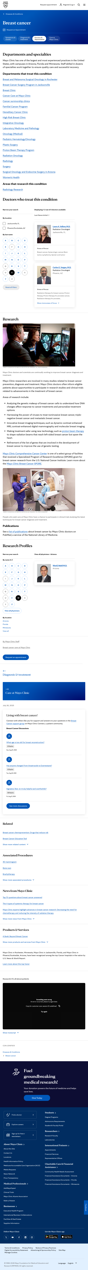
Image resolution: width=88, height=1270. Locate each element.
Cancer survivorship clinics (16, 101)
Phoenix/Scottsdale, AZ (16, 228)
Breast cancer (17, 23)
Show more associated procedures (17, 880)
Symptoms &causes (10, 38)
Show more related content (14, 844)
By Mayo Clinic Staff (11, 641)
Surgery (7, 166)
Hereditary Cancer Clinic (15, 111)
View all (6, 631)
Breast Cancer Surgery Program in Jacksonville (26, 84)
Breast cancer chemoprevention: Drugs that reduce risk (25, 832)
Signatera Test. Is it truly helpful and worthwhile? (26, 788)
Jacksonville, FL (13, 223)
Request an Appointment (16, 30)
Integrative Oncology (13, 122)
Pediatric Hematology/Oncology (19, 139)
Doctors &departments (39, 38)
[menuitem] (10, 38)
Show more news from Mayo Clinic (17, 919)
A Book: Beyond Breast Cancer (15, 936)
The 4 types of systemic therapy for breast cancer (23, 903)
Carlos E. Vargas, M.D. (62, 267)
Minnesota (7, 628)
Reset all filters (11, 287)
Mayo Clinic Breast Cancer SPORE (24, 463)
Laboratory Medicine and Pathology (21, 128)
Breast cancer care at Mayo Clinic (16, 647)
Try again (44, 1012)
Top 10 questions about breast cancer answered (22, 897)
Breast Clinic (9, 90)
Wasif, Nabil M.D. (60, 565)
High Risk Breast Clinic (14, 117)
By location (7, 218)
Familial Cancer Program (15, 106)
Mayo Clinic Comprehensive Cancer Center (25, 453)
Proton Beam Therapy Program (18, 150)
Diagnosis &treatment (25, 38)
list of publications (18, 531)
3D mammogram (9, 862)
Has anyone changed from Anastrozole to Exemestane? (29, 765)
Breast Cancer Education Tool (15, 838)
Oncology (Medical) (13, 133)
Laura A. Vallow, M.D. (61, 226)
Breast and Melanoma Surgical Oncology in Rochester (30, 79)
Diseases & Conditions (14, 14)
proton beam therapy (73, 430)
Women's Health (11, 177)
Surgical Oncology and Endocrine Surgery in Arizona (29, 171)
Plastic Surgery (10, 144)
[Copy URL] (59, 1006)
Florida (5, 624)
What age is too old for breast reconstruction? (25, 742)
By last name (8, 234)
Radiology (8, 160)
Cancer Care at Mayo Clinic (16, 95)
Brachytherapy (9, 874)
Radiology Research (13, 189)
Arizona (6, 621)
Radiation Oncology (13, 155)
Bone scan (7, 868)
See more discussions (18, 806)
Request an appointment (16, 657)
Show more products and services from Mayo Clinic (24, 942)
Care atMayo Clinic (53, 38)
